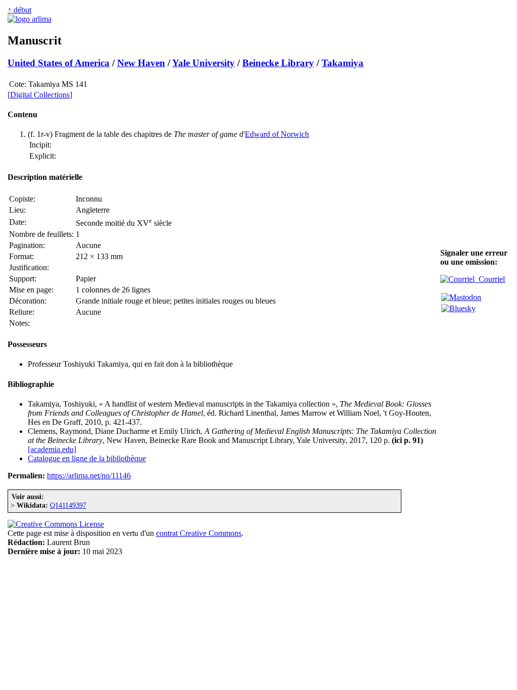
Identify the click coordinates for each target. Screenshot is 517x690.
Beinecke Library (278, 63)
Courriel (490, 279)
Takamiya (343, 63)
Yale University (203, 63)
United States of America (59, 63)
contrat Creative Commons (198, 533)
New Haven (141, 63)
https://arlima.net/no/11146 (89, 475)
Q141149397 (68, 505)
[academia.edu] (52, 449)
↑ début (19, 10)
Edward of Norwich (277, 134)
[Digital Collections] (40, 94)
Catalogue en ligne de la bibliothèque (87, 458)
